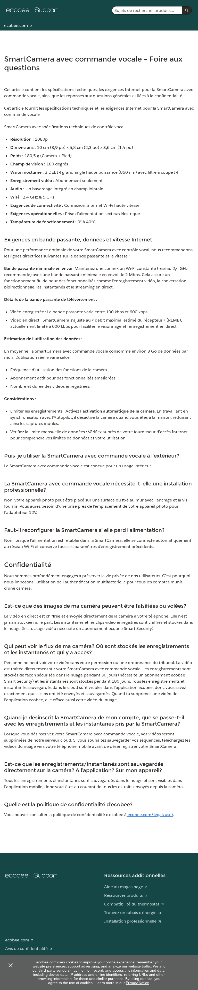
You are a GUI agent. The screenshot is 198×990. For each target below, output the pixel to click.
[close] (10, 965)
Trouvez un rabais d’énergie (130, 912)
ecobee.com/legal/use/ (150, 814)
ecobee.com (16, 25)
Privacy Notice (137, 983)
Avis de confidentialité (26, 948)
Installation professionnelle (130, 921)
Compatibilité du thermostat (131, 904)
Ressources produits (123, 895)
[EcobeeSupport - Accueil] (32, 10)
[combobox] (147, 10)
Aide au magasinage (123, 886)
